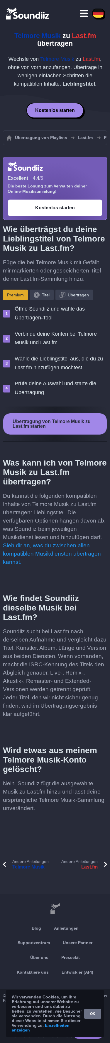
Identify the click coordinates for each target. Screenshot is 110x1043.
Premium (15, 295)
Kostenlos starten (55, 110)
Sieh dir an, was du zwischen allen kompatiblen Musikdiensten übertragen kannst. (52, 553)
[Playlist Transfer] (28, 13)
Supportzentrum (34, 942)
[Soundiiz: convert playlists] (55, 909)
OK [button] (92, 1014)
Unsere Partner (77, 942)
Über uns (39, 957)
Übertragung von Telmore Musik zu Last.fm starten (52, 424)
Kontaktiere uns (33, 972)
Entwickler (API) (77, 972)
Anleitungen (66, 928)
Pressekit (70, 957)
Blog (36, 928)
